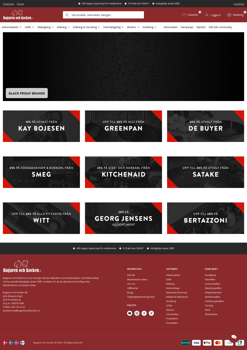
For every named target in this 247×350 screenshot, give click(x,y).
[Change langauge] (5, 343)
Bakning (61, 27)
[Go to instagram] (136, 313)
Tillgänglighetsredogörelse (141, 296)
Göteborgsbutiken (214, 301)
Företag (20, 3)
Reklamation (211, 314)
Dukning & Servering (85, 27)
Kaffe (28, 27)
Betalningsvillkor (213, 288)
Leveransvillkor (212, 283)
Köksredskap (173, 288)
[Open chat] (234, 337)
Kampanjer (187, 27)
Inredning (147, 27)
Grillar (169, 305)
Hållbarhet (132, 288)
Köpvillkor (210, 279)
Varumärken (171, 27)
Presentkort (172, 318)
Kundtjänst (239, 3)
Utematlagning (111, 27)
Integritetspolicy (213, 292)
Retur (207, 309)
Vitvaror (131, 27)
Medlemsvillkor (213, 296)
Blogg (130, 292)
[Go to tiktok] (151, 313)
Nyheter (201, 27)
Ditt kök (131, 275)
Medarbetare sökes (137, 279)
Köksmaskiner (10, 27)
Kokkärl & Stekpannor (177, 296)
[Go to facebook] (144, 313)
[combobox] (103, 14)
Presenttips (8, 3)
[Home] (18, 15)
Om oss (131, 283)
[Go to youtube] (129, 313)
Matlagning (43, 27)
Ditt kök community (220, 27)
